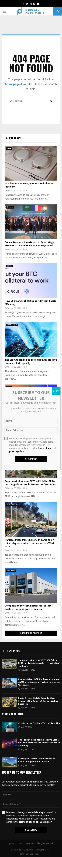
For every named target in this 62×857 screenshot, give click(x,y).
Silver (9, 148)
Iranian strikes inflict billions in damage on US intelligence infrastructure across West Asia (29, 543)
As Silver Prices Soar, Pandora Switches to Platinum (29, 185)
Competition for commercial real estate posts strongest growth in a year (28, 607)
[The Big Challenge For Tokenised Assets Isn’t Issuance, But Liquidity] (31, 339)
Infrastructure (12, 505)
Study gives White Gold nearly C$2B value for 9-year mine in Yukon (36, 760)
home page (12, 84)
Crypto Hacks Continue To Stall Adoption (39, 723)
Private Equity (12, 325)
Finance (10, 207)
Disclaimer (28, 850)
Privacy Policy (42, 850)
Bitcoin (10, 266)
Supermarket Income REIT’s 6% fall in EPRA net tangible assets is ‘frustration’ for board (30, 483)
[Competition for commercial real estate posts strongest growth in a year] (31, 585)
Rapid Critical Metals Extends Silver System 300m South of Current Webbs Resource (38, 701)
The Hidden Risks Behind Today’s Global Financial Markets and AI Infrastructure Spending (39, 742)
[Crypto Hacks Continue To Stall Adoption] (9, 727)
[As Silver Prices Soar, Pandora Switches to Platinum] (31, 163)
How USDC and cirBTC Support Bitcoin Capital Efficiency (31, 303)
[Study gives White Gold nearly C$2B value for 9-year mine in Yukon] (9, 762)
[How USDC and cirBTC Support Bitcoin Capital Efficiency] (31, 280)
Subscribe (31, 830)
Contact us (16, 850)
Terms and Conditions (29, 854)
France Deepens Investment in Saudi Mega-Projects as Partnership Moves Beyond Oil (30, 244)
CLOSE (56, 391)
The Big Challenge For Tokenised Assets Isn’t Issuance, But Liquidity (31, 361)
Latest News (13, 138)
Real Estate (11, 571)
